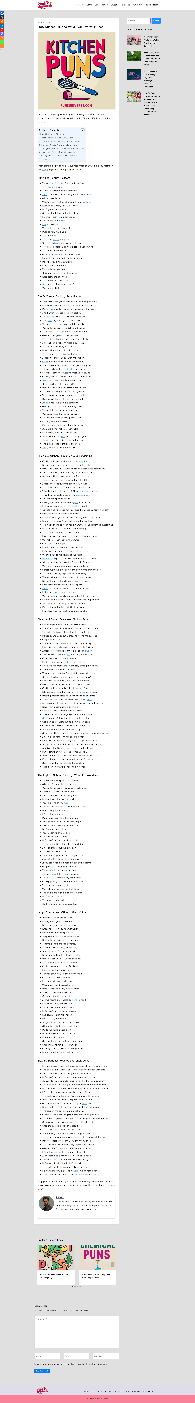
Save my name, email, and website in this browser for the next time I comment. (72, 1364)
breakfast (67, 369)
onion (67, 1096)
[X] (2, 17)
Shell (44, 718)
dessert (50, 877)
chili (81, 461)
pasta (49, 320)
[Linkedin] (2, 25)
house (82, 692)
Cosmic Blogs (44, 22)
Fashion (104, 5)
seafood (55, 183)
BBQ (84, 1103)
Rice (44, 224)
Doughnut (47, 558)
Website (97, 1356)
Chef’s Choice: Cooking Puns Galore (57, 138)
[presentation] (134, 40)
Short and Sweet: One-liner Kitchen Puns (59, 145)
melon (62, 220)
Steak (45, 380)
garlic (59, 647)
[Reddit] (2, 21)
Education (115, 5)
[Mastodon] (2, 34)
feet (65, 802)
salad (86, 491)
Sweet (45, 588)
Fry (44, 665)
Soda (44, 284)
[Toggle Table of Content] (81, 130)
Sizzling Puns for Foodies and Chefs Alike (59, 155)
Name (39, 1356)
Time (44, 194)
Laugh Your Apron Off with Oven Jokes (58, 152)
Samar (47, 159)
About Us (88, 1391)
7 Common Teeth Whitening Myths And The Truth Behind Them (151, 41)
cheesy (79, 495)
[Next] (112, 1264)
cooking (86, 202)
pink (55, 592)
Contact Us (100, 1391)
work (76, 1170)
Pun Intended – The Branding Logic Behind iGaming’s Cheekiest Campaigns (150, 79)
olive (49, 187)
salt (68, 654)
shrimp (71, 718)
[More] (2, 46)
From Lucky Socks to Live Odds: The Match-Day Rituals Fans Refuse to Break (152, 58)
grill (75, 346)
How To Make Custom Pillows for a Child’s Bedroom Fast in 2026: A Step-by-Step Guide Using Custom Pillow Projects (152, 104)
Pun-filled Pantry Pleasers (52, 134)
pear (62, 436)
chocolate (59, 1152)
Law (96, 5)
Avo (44, 447)
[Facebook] (2, 13)
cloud (52, 316)
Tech (77, 5)
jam (105, 1066)
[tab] (72, 1286)
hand (74, 999)
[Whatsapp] (2, 42)
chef (51, 309)
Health (156, 5)
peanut (66, 874)
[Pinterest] (2, 30)
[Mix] (2, 38)
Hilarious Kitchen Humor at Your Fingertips (60, 141)
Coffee (45, 361)
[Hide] (1, 50)
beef (66, 662)
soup (49, 354)
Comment (41, 1319)
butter (50, 228)
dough (45, 169)
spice (75, 502)
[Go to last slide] (40, 1264)
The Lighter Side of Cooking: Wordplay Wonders (62, 148)
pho (48, 402)
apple (56, 239)
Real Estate (87, 5)
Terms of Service (132, 1391)
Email (68, 1356)
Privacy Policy (115, 1391)
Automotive (138, 5)
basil (89, 699)
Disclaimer (148, 1391)
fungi (50, 870)
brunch (88, 650)
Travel (148, 5)
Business (126, 5)
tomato (58, 491)
